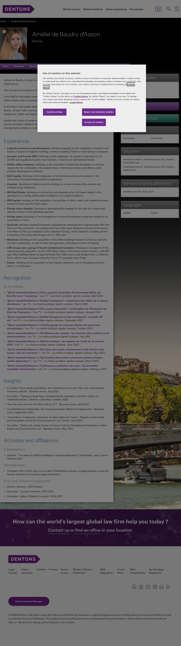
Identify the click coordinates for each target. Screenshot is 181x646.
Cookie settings (55, 112)
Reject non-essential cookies (99, 112)
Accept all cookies (93, 122)
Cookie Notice (76, 102)
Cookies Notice (81, 96)
